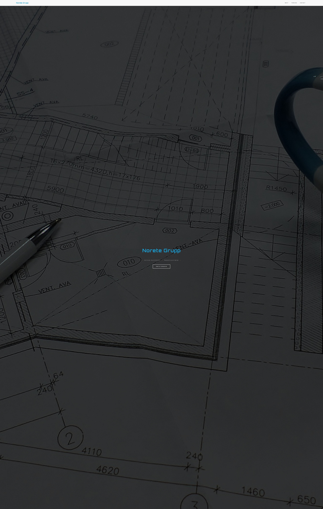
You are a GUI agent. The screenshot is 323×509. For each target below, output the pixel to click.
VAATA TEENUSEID (161, 266)
